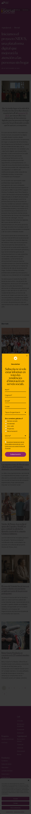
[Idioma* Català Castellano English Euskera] (15, 436)
